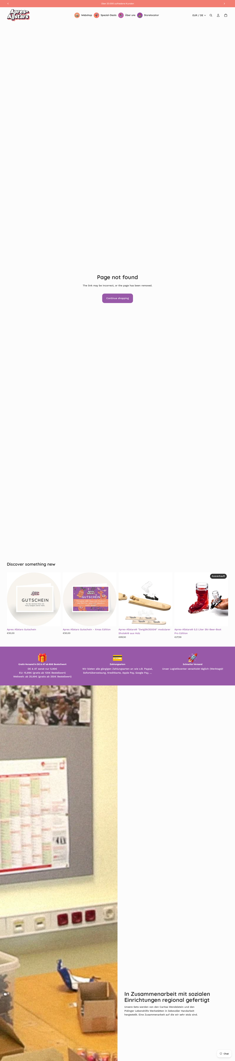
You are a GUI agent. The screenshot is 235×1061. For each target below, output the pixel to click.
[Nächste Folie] (55, 599)
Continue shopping (117, 298)
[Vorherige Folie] (12, 599)
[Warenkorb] (225, 15)
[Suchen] (211, 15)
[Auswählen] (55, 621)
